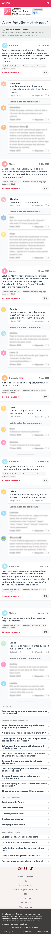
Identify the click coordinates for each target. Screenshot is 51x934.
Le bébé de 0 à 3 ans (11, 66)
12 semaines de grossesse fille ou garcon (23, 791)
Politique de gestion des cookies (25, 890)
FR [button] (47, 3)
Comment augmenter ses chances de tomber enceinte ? (21, 777)
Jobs (25, 881)
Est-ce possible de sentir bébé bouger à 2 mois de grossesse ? (23, 747)
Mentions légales (25, 885)
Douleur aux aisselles (12, 819)
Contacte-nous (25, 903)
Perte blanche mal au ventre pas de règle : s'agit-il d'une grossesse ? (23, 726)
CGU (25, 894)
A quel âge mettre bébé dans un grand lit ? (24, 733)
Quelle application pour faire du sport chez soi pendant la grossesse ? (24, 739)
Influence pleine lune (12, 808)
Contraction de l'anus (13, 802)
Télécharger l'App (37, 11)
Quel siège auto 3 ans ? (13, 813)
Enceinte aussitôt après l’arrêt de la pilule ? (24, 861)
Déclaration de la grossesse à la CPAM (21, 855)
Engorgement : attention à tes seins (20, 837)
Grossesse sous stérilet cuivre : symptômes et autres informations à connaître (24, 754)
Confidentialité (25, 898)
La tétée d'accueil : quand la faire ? (19, 842)
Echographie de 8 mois (13, 824)
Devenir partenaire (25, 877)
